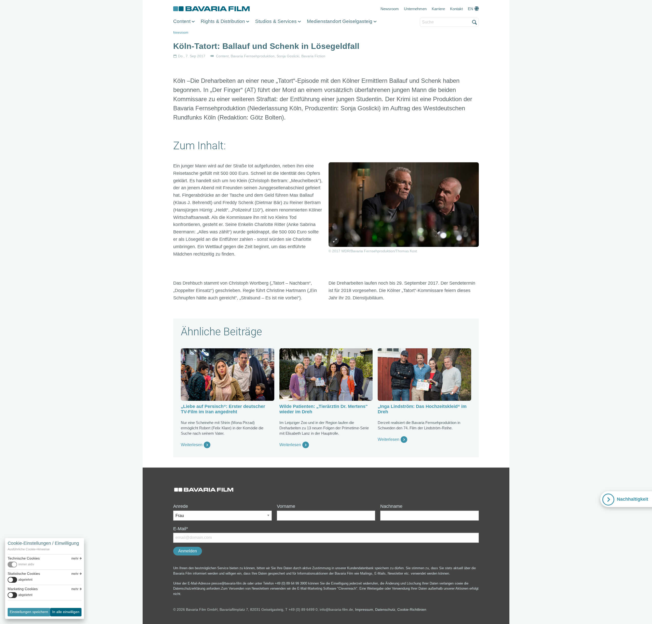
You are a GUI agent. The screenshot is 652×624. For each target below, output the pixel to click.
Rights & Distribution (223, 21)
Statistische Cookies (24, 573)
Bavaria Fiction (313, 56)
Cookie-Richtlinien (411, 609)
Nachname (391, 506)
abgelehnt (25, 579)
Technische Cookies (24, 558)
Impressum (364, 609)
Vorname (286, 506)
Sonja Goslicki (288, 56)
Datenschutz (385, 609)
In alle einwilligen (65, 612)
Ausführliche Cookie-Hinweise (29, 549)
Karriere (438, 9)
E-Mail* (180, 528)
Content (182, 21)
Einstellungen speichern (29, 612)
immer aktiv (26, 564)
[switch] (21, 564)
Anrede (180, 506)
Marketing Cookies (23, 589)
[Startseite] (211, 9)
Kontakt (456, 9)
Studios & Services (276, 21)
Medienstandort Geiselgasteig (339, 21)
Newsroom (390, 9)
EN (470, 9)
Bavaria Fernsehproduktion (253, 56)
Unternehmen (415, 9)
